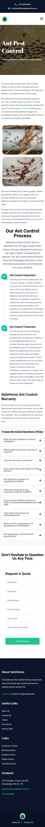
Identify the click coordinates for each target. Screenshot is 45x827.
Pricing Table (7, 729)
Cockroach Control (9, 746)
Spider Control (8, 759)
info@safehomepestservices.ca (24, 8)
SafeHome (25, 108)
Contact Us (6, 715)
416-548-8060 (24, 4)
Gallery (5, 720)
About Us (5, 711)
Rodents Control (8, 755)
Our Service (6, 724)
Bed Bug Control (8, 750)
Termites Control (9, 764)
